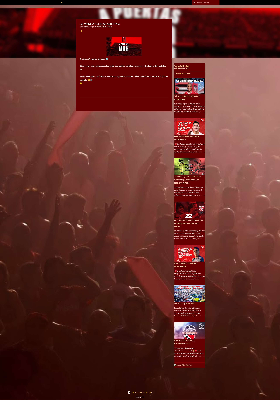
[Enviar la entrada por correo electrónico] (81, 83)
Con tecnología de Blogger (141, 392)
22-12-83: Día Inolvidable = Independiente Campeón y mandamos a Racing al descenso (189, 223)
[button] (81, 31)
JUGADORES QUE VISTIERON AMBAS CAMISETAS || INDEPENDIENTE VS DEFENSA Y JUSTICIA (187, 180)
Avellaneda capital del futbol (184, 304)
